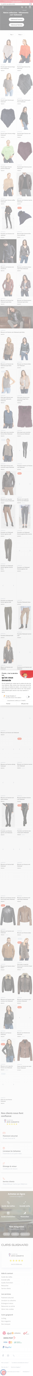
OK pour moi (24, 703)
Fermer (8, 703)
